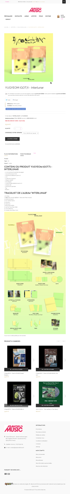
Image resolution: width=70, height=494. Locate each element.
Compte (7, 1)
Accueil (6, 27)
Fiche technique (25, 154)
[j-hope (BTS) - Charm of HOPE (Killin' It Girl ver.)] (19, 393)
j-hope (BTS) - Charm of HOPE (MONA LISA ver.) (47, 374)
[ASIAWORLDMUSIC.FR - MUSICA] (35, 10)
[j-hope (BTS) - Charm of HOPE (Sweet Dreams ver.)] (19, 357)
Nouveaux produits (41, 432)
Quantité (7, 128)
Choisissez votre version (13, 132)
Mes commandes (40, 454)
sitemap (38, 446)
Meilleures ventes (40, 435)
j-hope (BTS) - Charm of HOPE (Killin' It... (14, 409)
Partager (15, 100)
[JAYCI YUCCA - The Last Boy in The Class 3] (51, 393)
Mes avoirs (38, 457)
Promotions (39, 429)
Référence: (10, 103)
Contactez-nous (40, 438)
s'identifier (34, 1)
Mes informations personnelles (44, 463)
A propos (38, 443)
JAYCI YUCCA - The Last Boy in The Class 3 (47, 409)
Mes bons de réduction (42, 466)
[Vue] (34, 360)
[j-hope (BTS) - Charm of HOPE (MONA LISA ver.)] (51, 357)
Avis (35, 153)
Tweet (8, 100)
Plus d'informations (11, 154)
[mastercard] (8, 474)
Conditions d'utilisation (41, 440)
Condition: (9, 105)
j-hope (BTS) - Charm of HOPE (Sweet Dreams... (14, 374)
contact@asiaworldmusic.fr (17, 447)
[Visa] (5, 474)
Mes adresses (39, 460)
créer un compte (41, 1)
